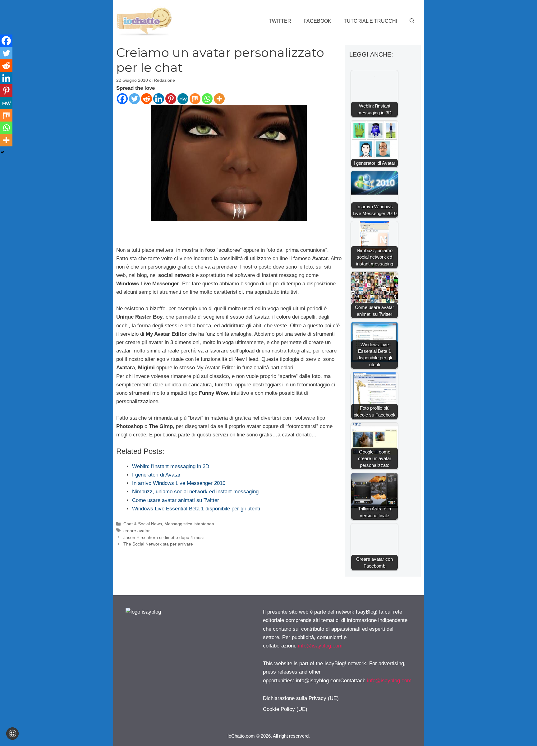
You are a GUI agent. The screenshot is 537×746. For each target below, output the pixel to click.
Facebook (317, 21)
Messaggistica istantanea (189, 523)
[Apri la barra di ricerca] (412, 21)
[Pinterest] (170, 98)
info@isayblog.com (320, 646)
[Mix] (195, 98)
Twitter (280, 21)
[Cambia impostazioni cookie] (12, 733)
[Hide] (2, 152)
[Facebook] (122, 98)
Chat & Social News (142, 523)
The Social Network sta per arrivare (158, 543)
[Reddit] (146, 98)
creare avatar (136, 530)
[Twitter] (134, 98)
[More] (219, 98)
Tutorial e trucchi (370, 21)
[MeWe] (182, 98)
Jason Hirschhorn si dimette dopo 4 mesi (163, 537)
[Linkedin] (158, 98)
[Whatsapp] (207, 98)
